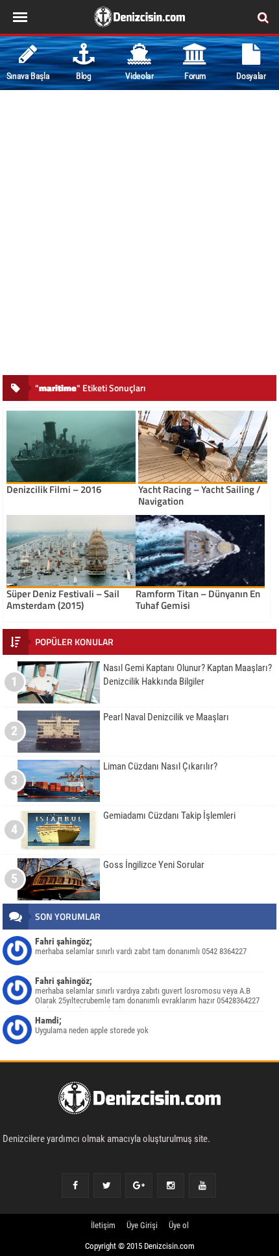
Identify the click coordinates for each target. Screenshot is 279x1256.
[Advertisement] (139, 236)
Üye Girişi (142, 1225)
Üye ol (179, 1225)
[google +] (139, 1185)
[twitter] (107, 1185)
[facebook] (75, 1185)
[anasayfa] (139, 1101)
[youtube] (202, 1185)
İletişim (103, 1225)
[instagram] (171, 1185)
